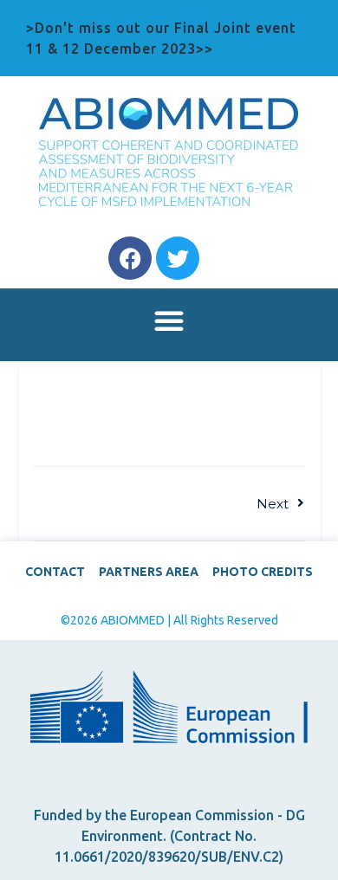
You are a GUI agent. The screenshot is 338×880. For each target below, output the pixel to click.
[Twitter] (177, 258)
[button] (169, 320)
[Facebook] (130, 258)
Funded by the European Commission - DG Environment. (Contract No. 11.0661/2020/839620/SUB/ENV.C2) (169, 835)
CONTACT (55, 572)
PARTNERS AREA (148, 572)
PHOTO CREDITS (262, 572)
